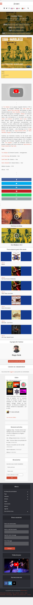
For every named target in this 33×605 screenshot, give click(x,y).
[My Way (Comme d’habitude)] (16, 271)
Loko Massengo (11, 24)
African (14, 27)
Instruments (7, 504)
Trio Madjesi (6, 107)
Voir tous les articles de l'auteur (16, 361)
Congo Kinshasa (19, 30)
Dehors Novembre (6, 308)
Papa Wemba (26, 144)
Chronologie (9, 594)
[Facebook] (6, 583)
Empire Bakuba (5, 146)
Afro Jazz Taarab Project (8, 337)
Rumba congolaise (20, 33)
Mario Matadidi (19, 24)
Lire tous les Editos (11, 417)
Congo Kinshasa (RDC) (20, 130)
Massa (3, 264)
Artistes (6, 499)
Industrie (6, 496)
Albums (3, 262)
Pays (5, 494)
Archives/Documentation (10, 491)
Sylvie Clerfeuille (15, 412)
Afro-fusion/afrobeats (11, 33)
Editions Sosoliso (20, 27)
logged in (12, 371)
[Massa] (16, 256)
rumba (3, 119)
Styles (5, 501)
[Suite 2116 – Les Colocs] (16, 315)
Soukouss (28, 33)
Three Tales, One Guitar (7, 293)
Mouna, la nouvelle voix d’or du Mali (15, 445)
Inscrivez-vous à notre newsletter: (15, 464)
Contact (29, 594)
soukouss (9, 119)
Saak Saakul (26, 24)
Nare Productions (11, 449)
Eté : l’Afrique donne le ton (14, 380)
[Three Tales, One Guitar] (16, 285)
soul (21, 119)
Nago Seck (24, 18)
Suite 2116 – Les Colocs (7, 322)
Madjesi (23, 113)
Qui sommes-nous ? (21, 594)
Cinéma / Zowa (16, 16)
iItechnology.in (24, 590)
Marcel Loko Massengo (14, 110)
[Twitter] (10, 583)
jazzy (25, 119)
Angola (13, 30)
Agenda (6, 508)
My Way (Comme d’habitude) (9, 279)
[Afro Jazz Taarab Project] (16, 329)
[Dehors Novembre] (16, 300)
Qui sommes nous (8, 511)
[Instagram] (14, 583)
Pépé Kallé (13, 146)
